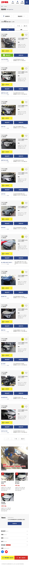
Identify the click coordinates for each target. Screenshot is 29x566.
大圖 (21, 29)
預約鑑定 (9, 557)
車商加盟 (5, 545)
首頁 (2, 6)
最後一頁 (25, 25)
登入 (22, 557)
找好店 (17, 3)
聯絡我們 (7, 89)
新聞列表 (15, 523)
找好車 (13, 3)
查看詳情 (21, 55)
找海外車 (22, 3)
